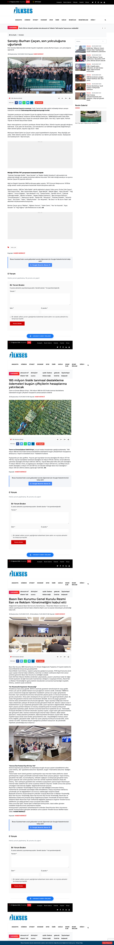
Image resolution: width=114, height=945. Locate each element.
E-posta (44, 308)
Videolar (75, 2)
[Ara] (103, 41)
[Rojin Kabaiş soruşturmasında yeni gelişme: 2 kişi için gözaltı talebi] (80, 95)
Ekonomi (44, 20)
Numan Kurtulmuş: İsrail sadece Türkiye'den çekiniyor (95, 87)
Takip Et (39, 102)
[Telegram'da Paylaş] (27, 102)
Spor (51, 20)
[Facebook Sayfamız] (95, 2)
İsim (12, 308)
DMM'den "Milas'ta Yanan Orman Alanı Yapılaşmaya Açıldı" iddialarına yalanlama (96, 49)
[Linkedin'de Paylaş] (31, 102)
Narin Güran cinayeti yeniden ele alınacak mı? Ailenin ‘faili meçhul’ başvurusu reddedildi (24, 374)
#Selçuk (13, 247)
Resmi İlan (72, 20)
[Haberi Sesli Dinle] (58, 98)
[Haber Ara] (105, 20)
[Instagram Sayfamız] (98, 2)
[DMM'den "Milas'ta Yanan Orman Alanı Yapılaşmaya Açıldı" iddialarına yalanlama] (80, 49)
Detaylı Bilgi (79, 943)
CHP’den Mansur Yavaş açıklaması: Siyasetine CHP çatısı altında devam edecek (96, 58)
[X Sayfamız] (92, 2)
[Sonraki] (105, 28)
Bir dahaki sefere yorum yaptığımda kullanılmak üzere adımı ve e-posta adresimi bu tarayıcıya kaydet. (40, 318)
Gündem (27, 20)
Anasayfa (59, 2)
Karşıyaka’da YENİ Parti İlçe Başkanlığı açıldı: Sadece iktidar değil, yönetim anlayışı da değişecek (47, 374)
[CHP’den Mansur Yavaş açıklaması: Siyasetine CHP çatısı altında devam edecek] (80, 58)
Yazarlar (81, 2)
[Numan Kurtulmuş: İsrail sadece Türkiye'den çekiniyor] (80, 86)
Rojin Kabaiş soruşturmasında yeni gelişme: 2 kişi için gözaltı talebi (95, 97)
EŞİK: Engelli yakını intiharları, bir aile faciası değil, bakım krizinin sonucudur (95, 68)
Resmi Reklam (83, 20)
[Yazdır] (69, 98)
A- (62, 98)
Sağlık (64, 20)
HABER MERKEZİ (38, 54)
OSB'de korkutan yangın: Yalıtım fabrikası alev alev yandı (95, 78)
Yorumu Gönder (17, 323)
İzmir (57, 20)
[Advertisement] (74, 11)
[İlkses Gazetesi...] (23, 10)
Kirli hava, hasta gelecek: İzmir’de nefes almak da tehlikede (57, 374)
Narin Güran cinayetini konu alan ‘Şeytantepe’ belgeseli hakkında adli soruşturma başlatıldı (65, 374)
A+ (66, 98)
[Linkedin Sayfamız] (101, 2)
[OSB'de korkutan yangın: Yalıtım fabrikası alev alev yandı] (80, 77)
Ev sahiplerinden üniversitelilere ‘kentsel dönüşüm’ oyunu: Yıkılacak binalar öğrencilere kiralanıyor (52, 28)
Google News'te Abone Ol (41, 265)
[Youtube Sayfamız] (104, 2)
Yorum (12, 291)
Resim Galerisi (67, 2)
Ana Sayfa (13, 35)
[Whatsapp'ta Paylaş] (24, 102)
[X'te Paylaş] (20, 102)
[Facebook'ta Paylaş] (16, 102)
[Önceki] (102, 28)
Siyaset (35, 20)
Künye (87, 2)
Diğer (93, 20)
